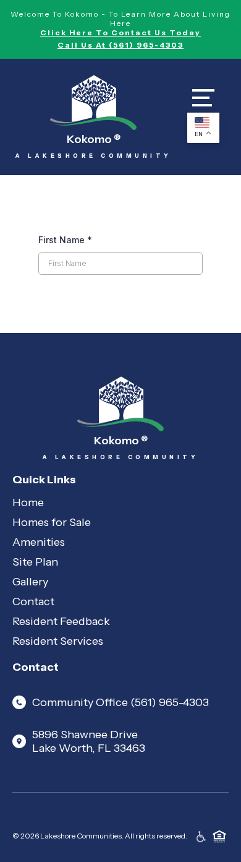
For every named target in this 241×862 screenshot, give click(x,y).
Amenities (38, 542)
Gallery (30, 581)
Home (28, 502)
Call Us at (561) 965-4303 (120, 45)
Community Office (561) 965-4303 (120, 702)
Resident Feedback (61, 621)
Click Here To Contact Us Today (120, 32)
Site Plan (35, 562)
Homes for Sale (51, 522)
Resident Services (57, 641)
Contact (33, 601)
